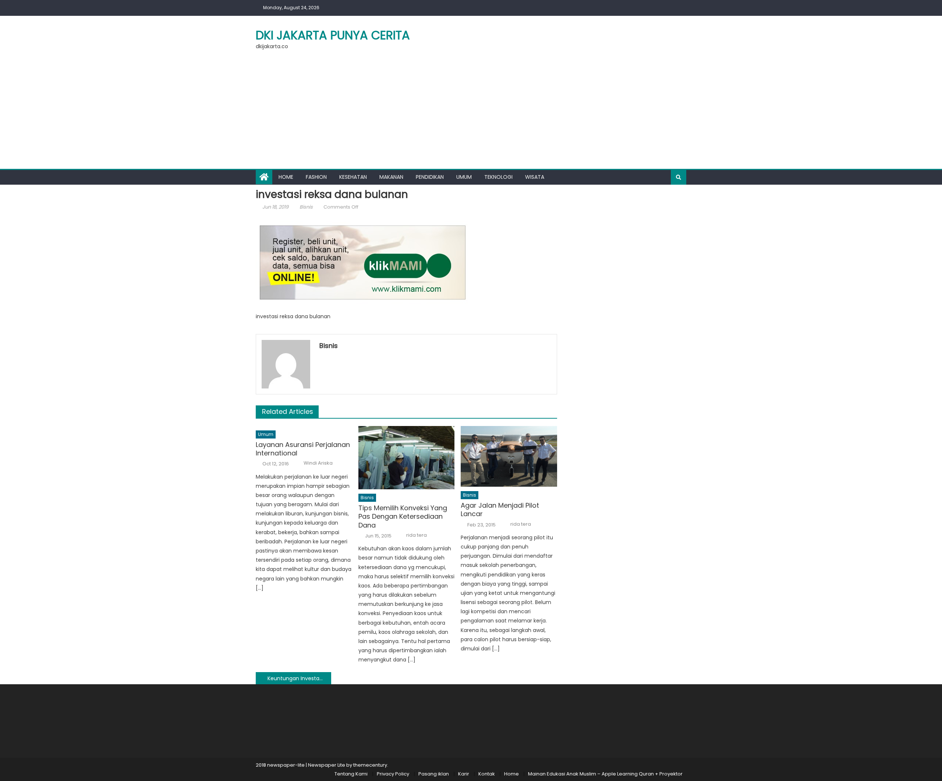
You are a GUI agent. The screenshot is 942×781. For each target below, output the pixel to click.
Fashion (316, 177)
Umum (464, 177)
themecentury (370, 765)
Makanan (391, 177)
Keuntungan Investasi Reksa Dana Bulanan (299, 678)
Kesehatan (353, 177)
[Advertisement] (471, 113)
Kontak (486, 773)
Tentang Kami (351, 773)
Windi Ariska (318, 463)
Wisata (534, 177)
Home (286, 177)
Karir (463, 773)
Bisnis (306, 206)
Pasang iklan (433, 773)
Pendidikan (430, 177)
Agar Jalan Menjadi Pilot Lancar (500, 509)
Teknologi (498, 177)
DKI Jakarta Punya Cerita (333, 35)
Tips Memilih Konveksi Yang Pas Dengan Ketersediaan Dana (402, 516)
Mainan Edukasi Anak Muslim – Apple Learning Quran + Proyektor (605, 773)
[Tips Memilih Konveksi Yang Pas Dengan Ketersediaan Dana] (406, 457)
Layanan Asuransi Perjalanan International (303, 449)
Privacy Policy (393, 773)
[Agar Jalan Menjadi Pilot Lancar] (509, 456)
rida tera (416, 535)
